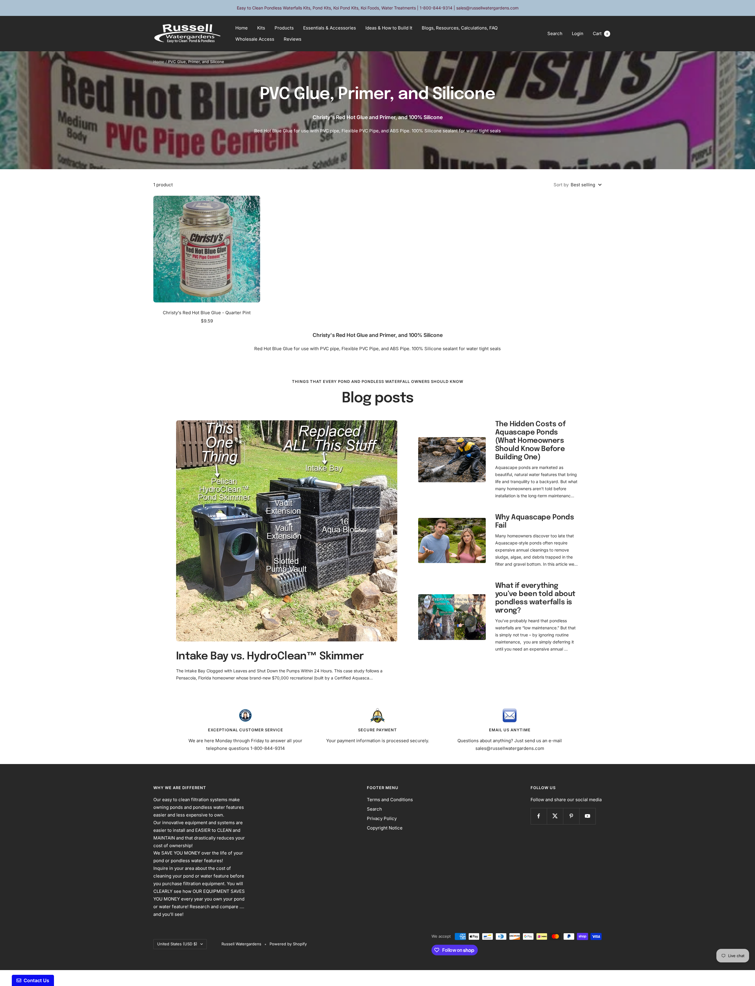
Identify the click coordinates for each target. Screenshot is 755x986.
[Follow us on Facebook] (539, 816)
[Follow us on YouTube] (587, 816)
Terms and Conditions (390, 799)
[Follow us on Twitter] (555, 816)
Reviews (292, 39)
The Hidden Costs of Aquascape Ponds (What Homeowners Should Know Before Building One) (530, 441)
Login (577, 33)
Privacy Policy (382, 818)
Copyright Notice (385, 828)
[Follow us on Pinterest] (571, 816)
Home (241, 28)
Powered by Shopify (288, 943)
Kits (261, 28)
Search (554, 33)
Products (284, 28)
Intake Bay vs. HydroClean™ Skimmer (270, 656)
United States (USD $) (177, 943)
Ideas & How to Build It (388, 28)
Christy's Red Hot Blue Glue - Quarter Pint (207, 312)
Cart (600, 33)
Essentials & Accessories (329, 28)
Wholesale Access (254, 39)
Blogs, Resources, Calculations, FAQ (460, 28)
